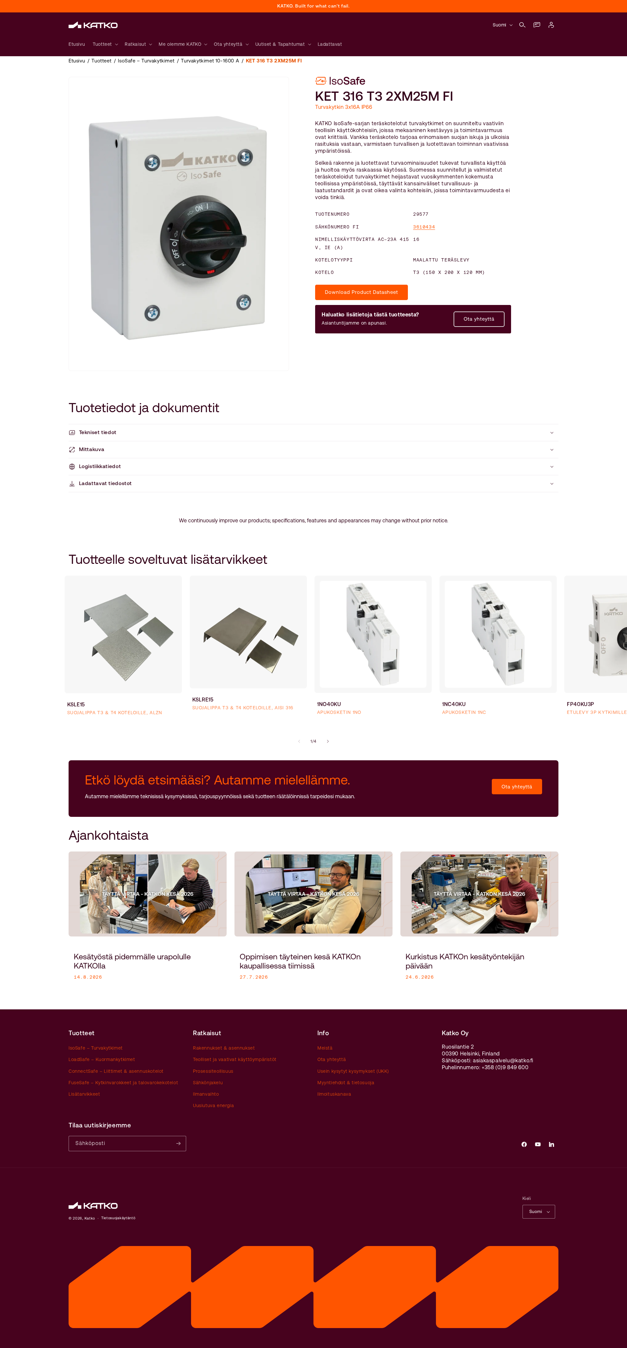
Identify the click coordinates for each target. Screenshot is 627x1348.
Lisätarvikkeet (84, 1094)
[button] (522, 25)
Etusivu (77, 60)
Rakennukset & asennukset (224, 1048)
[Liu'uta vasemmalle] (299, 741)
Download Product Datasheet (361, 292)
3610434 (424, 226)
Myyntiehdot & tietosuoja (345, 1082)
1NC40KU (454, 704)
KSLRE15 (202, 699)
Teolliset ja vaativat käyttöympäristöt (235, 1059)
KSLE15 (76, 704)
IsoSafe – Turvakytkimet (146, 60)
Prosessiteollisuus (213, 1071)
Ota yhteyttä (479, 319)
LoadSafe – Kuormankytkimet (102, 1059)
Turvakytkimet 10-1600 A (210, 60)
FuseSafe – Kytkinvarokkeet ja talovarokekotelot (123, 1082)
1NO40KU (329, 704)
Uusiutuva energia (213, 1105)
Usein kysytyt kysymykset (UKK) (353, 1071)
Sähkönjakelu (208, 1082)
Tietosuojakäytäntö (118, 1218)
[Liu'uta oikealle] (328, 741)
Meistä (325, 1048)
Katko (90, 1218)
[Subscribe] (178, 1143)
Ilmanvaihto (206, 1094)
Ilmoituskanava (334, 1094)
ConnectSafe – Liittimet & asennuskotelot (116, 1071)
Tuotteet (101, 60)
